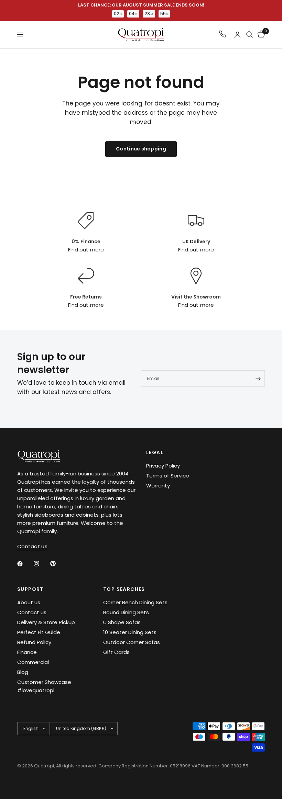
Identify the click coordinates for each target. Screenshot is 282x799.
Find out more (86, 249)
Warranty (158, 485)
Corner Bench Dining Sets (135, 602)
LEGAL (154, 452)
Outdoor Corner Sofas (131, 642)
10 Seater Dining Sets (129, 632)
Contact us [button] (32, 546)
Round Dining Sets (126, 612)
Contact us (31, 612)
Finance (27, 652)
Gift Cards (116, 652)
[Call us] (222, 34)
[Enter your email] (258, 378)
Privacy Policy (163, 465)
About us (28, 602)
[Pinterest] (57, 563)
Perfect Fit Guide (38, 632)
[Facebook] (24, 563)
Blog (22, 672)
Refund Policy (34, 642)
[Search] (249, 34)
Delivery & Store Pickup (46, 622)
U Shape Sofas (122, 622)
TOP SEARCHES (124, 589)
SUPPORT (30, 589)
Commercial (33, 662)
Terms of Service (167, 475)
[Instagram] (41, 563)
